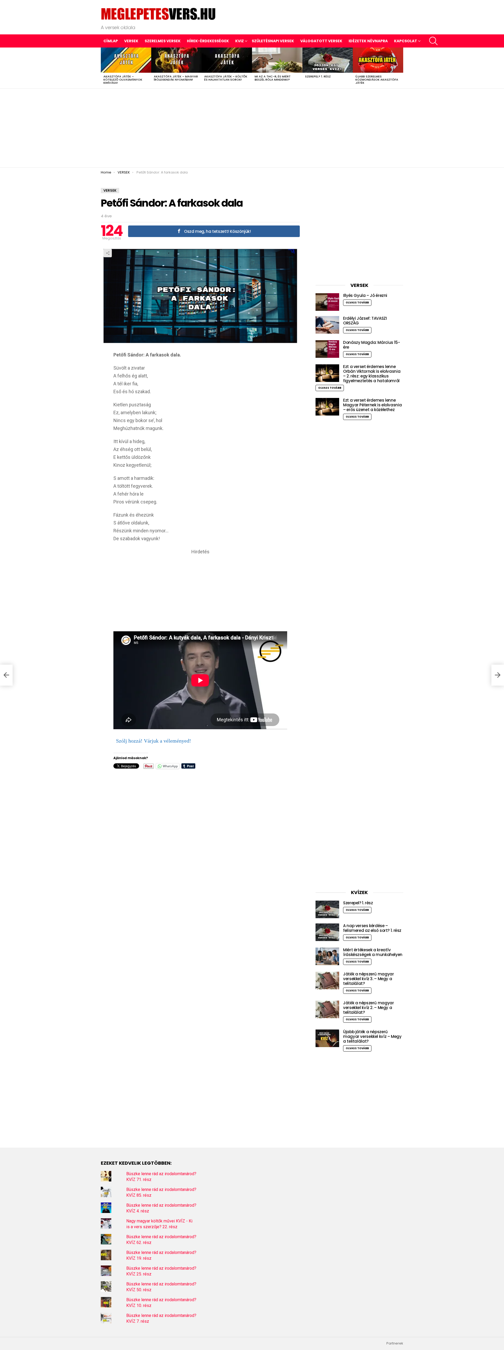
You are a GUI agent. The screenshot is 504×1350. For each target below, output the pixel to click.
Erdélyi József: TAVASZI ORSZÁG (365, 321)
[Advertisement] (252, 128)
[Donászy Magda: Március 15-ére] (327, 349)
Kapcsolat (405, 41)
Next (400, 68)
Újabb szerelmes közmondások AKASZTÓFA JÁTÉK (376, 79)
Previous (103, 68)
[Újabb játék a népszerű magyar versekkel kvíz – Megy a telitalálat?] (327, 1038)
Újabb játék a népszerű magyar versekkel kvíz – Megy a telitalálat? (372, 1036)
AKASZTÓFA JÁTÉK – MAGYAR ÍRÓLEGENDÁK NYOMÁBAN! (176, 78)
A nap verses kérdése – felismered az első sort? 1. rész (372, 928)
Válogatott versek (321, 41)
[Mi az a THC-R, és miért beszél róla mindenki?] (277, 60)
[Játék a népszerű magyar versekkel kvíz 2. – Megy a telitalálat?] (327, 1009)
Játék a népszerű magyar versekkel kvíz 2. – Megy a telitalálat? (368, 1007)
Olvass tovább (357, 302)
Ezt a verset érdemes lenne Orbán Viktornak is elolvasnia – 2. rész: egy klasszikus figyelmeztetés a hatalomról (371, 374)
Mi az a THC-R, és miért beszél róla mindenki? (273, 78)
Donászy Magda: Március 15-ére (371, 345)
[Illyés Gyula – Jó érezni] (327, 302)
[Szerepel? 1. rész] (327, 60)
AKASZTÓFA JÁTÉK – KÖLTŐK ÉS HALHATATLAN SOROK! (225, 78)
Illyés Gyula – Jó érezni (365, 295)
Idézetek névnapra (368, 41)
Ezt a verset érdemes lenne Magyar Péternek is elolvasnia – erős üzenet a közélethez (372, 404)
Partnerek (394, 1343)
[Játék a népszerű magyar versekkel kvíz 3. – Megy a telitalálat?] (327, 980)
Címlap (110, 41)
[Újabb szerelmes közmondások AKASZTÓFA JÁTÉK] (378, 60)
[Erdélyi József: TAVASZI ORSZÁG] (327, 325)
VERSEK (131, 41)
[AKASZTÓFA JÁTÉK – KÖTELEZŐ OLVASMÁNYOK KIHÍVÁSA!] (126, 60)
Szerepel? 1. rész (318, 76)
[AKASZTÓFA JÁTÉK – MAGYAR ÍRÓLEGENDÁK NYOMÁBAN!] (176, 60)
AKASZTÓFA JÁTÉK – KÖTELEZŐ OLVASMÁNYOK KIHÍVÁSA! (122, 79)
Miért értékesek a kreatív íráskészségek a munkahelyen (372, 952)
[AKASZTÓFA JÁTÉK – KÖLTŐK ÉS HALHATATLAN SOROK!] (227, 60)
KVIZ (239, 41)
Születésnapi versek (273, 41)
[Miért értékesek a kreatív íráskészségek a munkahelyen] (327, 956)
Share (107, 253)
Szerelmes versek (163, 41)
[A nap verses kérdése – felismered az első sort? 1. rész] (327, 932)
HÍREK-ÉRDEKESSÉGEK (208, 41)
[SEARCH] (433, 41)
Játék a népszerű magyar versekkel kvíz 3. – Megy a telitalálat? (368, 978)
